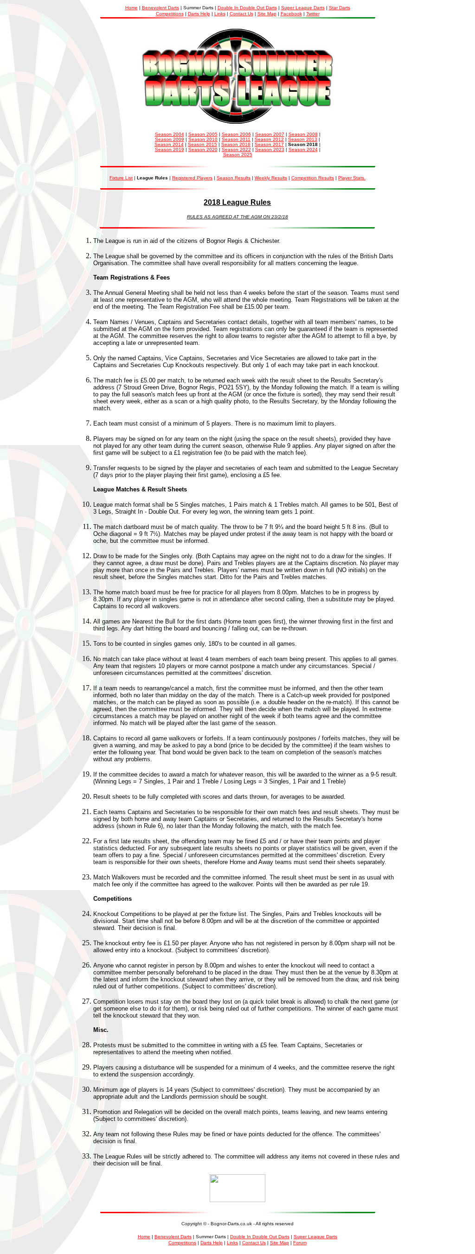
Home (131, 7)
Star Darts (339, 7)
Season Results (233, 177)
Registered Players (192, 177)
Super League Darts (303, 7)
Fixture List (121, 177)
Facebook (291, 13)
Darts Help (199, 13)
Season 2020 (203, 149)
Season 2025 (237, 154)
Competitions (170, 13)
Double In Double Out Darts (247, 7)
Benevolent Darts (160, 7)
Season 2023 (269, 149)
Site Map (266, 13)
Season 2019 (169, 149)
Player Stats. (352, 177)
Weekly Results (271, 177)
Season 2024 (303, 149)
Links (219, 13)
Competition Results (312, 177)
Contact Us (241, 13)
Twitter (313, 13)
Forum (300, 1242)
